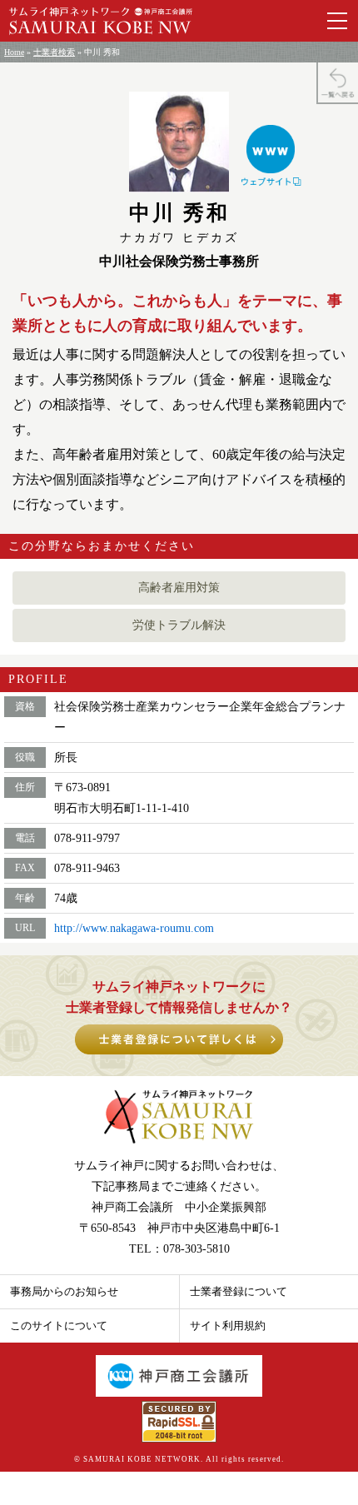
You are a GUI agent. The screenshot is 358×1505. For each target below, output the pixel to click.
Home (14, 52)
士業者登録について (238, 1291)
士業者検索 (54, 52)
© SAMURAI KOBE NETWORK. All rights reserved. (179, 1459)
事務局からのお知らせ (64, 1291)
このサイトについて (58, 1325)
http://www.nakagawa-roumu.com (134, 928)
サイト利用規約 (228, 1325)
